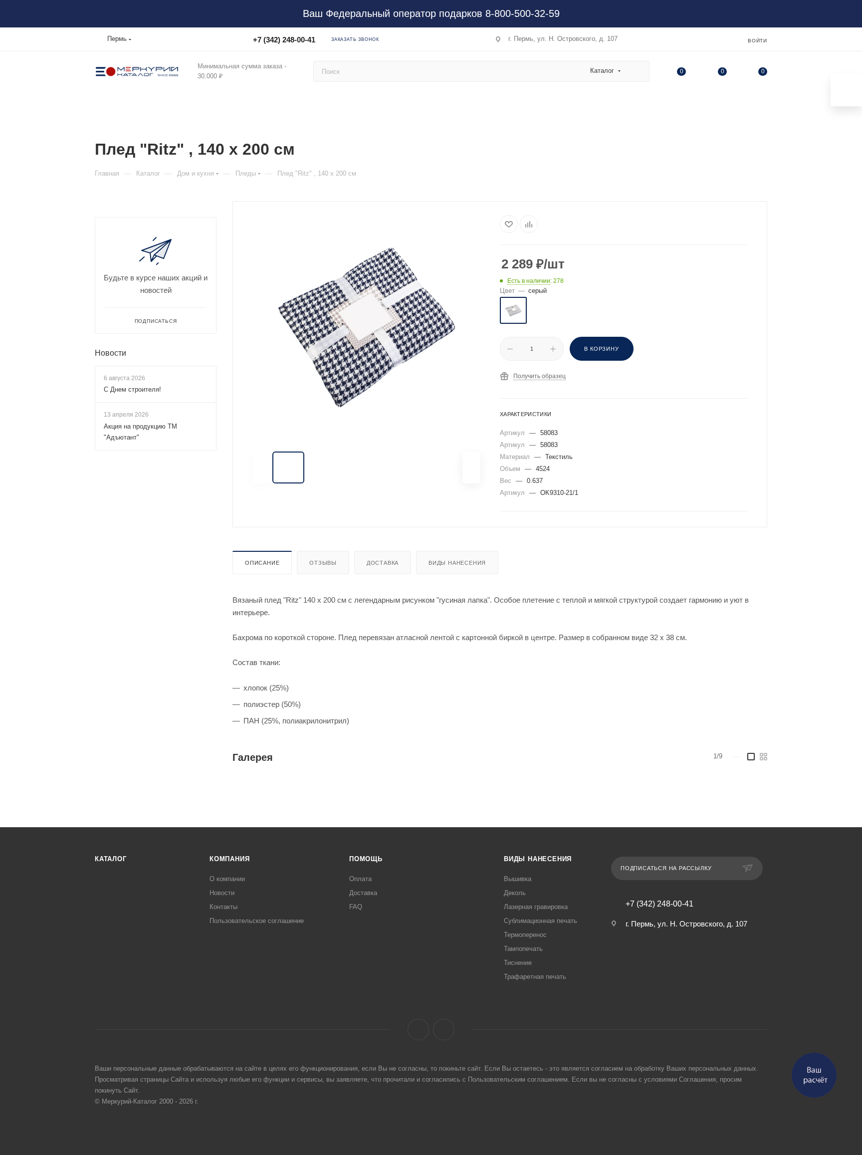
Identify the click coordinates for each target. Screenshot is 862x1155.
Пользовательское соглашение (257, 920)
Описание (262, 563)
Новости (110, 353)
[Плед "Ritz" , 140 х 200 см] (366, 327)
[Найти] (637, 71)
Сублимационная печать (540, 920)
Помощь (366, 859)
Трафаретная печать (535, 976)
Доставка (383, 563)
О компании (227, 879)
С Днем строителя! (132, 389)
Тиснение (518, 962)
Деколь (515, 893)
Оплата (360, 879)
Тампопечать (523, 948)
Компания (229, 859)
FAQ (355, 907)
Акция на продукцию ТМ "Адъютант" (140, 432)
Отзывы (323, 563)
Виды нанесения (457, 563)
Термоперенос (525, 934)
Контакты (223, 907)
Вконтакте (418, 1029)
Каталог (111, 859)
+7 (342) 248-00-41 (284, 39)
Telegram (443, 1029)
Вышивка (517, 879)
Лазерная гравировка (536, 907)
